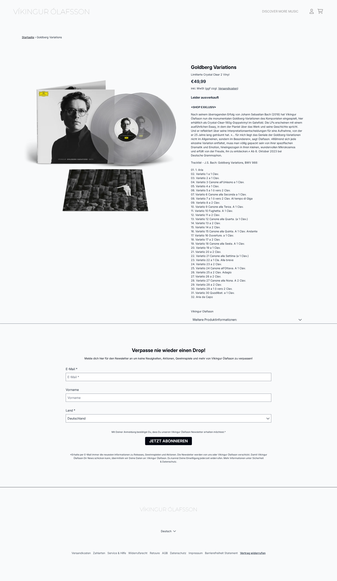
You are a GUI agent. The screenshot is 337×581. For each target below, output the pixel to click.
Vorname (72, 390)
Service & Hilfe (116, 553)
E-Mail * (71, 369)
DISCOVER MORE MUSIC (280, 11)
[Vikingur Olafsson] (51, 11)
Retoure (155, 553)
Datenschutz (178, 553)
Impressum (196, 553)
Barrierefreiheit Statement (221, 553)
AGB (165, 553)
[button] (247, 319)
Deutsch (166, 531)
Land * (70, 410)
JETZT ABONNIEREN (168, 441)
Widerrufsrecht (137, 553)
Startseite (28, 37)
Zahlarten (99, 553)
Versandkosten (227, 88)
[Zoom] (102, 145)
